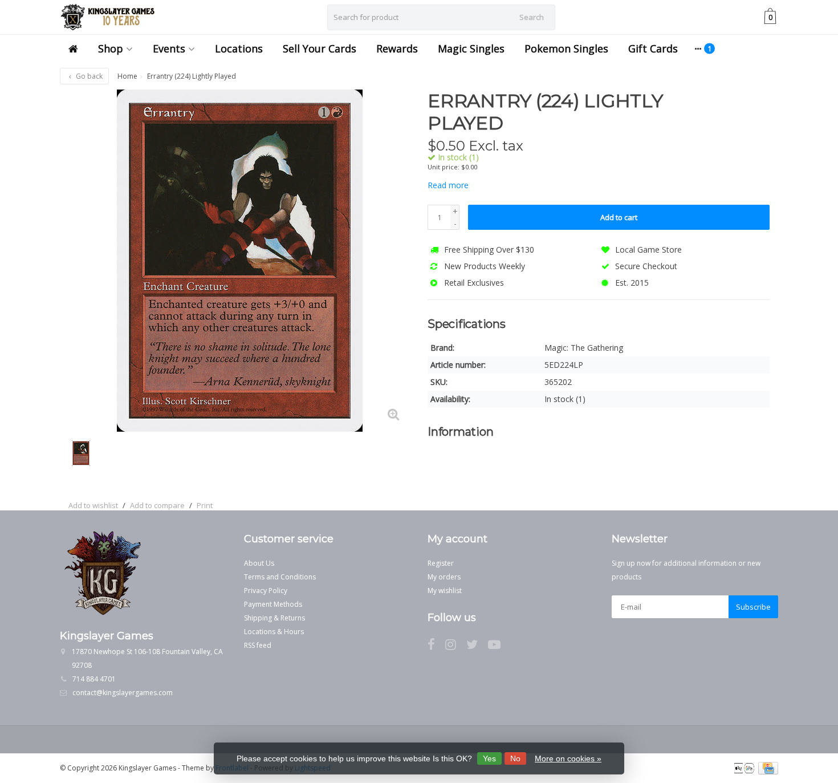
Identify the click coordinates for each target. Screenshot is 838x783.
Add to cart (618, 217)
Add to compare (157, 505)
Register (441, 563)
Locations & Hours (274, 631)
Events (169, 48)
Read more (448, 185)
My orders (444, 577)
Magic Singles (471, 48)
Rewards (397, 48)
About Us (259, 563)
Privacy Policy (265, 590)
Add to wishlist (93, 505)
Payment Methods (273, 604)
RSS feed (257, 645)
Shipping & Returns (274, 618)
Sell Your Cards (319, 48)
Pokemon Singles (566, 48)
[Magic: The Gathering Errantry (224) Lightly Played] (239, 261)
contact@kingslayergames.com (122, 692)
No (515, 758)
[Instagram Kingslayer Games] (455, 646)
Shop (110, 48)
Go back (88, 76)
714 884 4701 (94, 679)
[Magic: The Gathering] (748, 107)
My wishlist (445, 590)
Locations (239, 48)
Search (531, 17)
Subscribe (753, 607)
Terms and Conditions (280, 577)
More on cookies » (568, 758)
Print (205, 505)
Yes (489, 758)
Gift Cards (653, 48)
